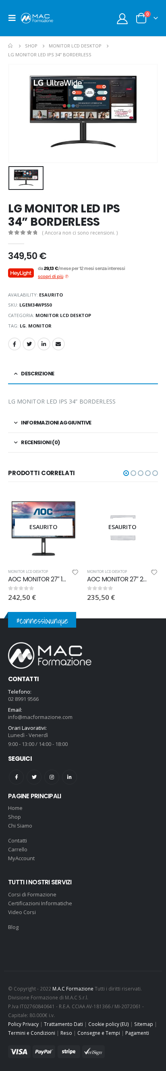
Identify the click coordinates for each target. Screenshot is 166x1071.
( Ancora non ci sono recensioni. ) (80, 232)
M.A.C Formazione (72, 988)
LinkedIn (43, 344)
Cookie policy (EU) (108, 1024)
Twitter (29, 344)
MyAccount (21, 858)
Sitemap (143, 1024)
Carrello (17, 849)
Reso (66, 1033)
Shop (14, 816)
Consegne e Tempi (98, 1033)
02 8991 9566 (23, 698)
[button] (126, 473)
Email (58, 344)
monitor (40, 326)
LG (23, 326)
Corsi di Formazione (32, 894)
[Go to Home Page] (11, 45)
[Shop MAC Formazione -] (37, 18)
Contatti (17, 840)
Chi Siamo (20, 825)
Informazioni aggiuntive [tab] (56, 422)
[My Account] (122, 18)
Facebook (14, 344)
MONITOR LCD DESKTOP (63, 315)
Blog (13, 927)
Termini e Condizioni (31, 1033)
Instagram (51, 777)
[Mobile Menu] (14, 18)
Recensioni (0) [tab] (40, 442)
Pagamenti (137, 1033)
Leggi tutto (65, 505)
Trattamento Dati (63, 1024)
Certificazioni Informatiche (40, 903)
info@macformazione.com (40, 717)
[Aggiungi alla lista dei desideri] (75, 573)
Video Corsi (22, 912)
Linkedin (69, 777)
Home (15, 807)
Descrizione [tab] (37, 373)
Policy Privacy (23, 1024)
